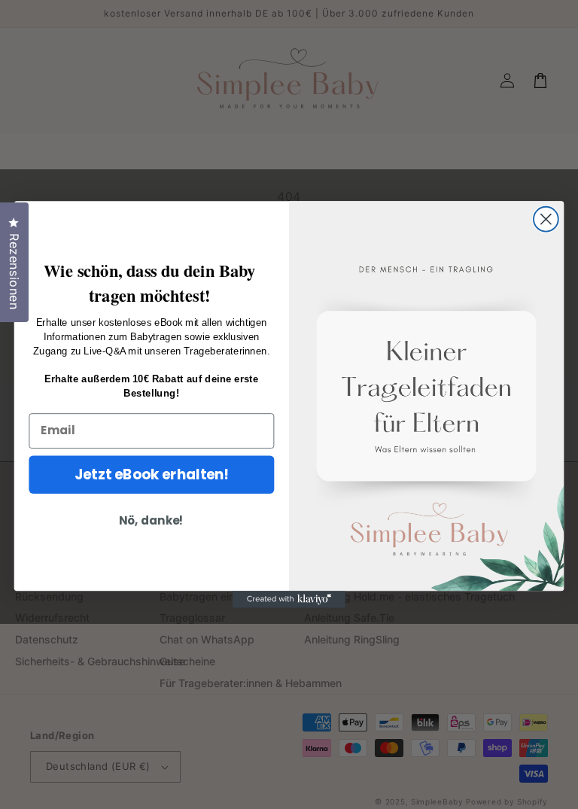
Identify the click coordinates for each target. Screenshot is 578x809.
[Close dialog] (546, 219)
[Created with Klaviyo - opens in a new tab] (289, 599)
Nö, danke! (151, 520)
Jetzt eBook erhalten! (152, 474)
